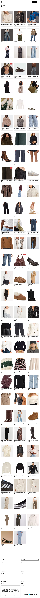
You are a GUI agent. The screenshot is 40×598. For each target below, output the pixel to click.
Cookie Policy (3, 585)
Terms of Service (3, 581)
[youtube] (36, 594)
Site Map (22, 583)
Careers (22, 573)
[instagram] (38, 594)
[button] (39, 2)
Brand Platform (23, 567)
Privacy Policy (3, 583)
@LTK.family (2, 569)
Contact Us (22, 585)
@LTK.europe (3, 571)
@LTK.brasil (2, 573)
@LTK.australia (3, 575)
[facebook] (35, 594)
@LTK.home (2, 567)
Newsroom (22, 569)
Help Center (22, 581)
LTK (21, 564)
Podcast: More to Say (4, 564)
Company (22, 571)
